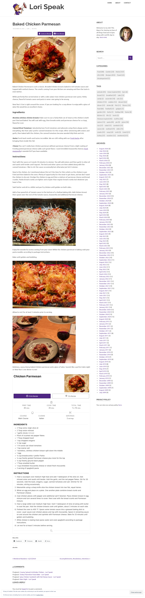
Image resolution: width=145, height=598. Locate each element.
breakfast (111, 95)
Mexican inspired (104, 119)
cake (121, 95)
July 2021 (102, 293)
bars (125, 92)
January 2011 (104, 350)
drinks (110, 105)
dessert (122, 102)
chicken (102, 102)
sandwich (118, 125)
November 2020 (105, 312)
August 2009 (103, 390)
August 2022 (103, 262)
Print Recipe (60, 33)
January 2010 (104, 378)
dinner (101, 105)
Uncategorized (103, 78)
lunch (116, 115)
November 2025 (105, 170)
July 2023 (102, 236)
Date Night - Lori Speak (28, 579)
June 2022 (103, 267)
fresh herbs (74, 138)
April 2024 (103, 215)
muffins (118, 119)
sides (119, 129)
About (117, 3)
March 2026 (103, 160)
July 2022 (102, 265)
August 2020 (103, 319)
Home (109, 3)
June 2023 (103, 238)
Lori (28, 28)
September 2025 (105, 175)
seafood (110, 129)
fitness (126, 105)
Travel (120, 75)
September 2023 (105, 231)
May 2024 (102, 212)
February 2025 (104, 191)
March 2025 (103, 189)
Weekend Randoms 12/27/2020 (25, 559)
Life (100, 75)
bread (100, 95)
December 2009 (104, 381)
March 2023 (103, 246)
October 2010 (104, 357)
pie (118, 122)
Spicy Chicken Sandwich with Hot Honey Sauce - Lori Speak (40, 577)
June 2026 (103, 153)
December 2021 (104, 281)
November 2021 (105, 283)
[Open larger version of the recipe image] (76, 383)
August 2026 (103, 149)
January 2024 (104, 222)
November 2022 (105, 255)
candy (100, 99)
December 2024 (104, 196)
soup (110, 132)
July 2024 (102, 208)
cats (120, 99)
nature (101, 122)
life (108, 115)
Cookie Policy (39, 595)
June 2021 (103, 295)
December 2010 (104, 352)
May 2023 (102, 241)
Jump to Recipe (46, 33)
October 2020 (104, 314)
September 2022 (105, 260)
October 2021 (104, 286)
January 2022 (104, 279)
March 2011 (103, 345)
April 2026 (103, 158)
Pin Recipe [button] (72, 396)
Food (100, 72)
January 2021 (104, 307)
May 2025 (102, 184)
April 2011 (103, 343)
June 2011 (103, 340)
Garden (110, 72)
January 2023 (104, 250)
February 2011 (104, 347)
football (109, 109)
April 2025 (103, 186)
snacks (101, 132)
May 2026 (102, 156)
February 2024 (104, 220)
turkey (101, 135)
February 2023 (104, 248)
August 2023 (103, 234)
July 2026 (102, 151)
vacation (111, 135)
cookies (112, 102)
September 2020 (105, 317)
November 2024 (105, 198)
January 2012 (104, 324)
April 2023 (103, 243)
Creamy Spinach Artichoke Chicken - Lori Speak (36, 572)
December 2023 (104, 224)
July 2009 (102, 392)
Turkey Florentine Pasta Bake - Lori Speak (34, 574)
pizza (125, 122)
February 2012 (104, 321)
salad (108, 125)
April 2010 (103, 371)
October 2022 (104, 257)
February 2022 (104, 276)
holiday (119, 112)
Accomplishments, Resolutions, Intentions (74, 559)
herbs (110, 112)
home (128, 112)
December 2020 (104, 309)
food (100, 109)
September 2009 (105, 388)
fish (118, 105)
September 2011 (105, 333)
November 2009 (105, 383)
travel (126, 132)
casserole (110, 99)
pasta (110, 122)
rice (100, 125)
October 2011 (104, 331)
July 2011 (102, 338)
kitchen (101, 115)
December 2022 (104, 253)
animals (101, 92)
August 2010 (103, 362)
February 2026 (104, 163)
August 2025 (103, 177)
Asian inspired (114, 92)
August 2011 (103, 336)
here (120, 405)
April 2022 (103, 272)
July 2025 (102, 179)
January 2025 (104, 194)
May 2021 (102, 298)
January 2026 (104, 165)
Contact (127, 3)
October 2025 (104, 172)
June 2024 (103, 210)
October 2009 (104, 385)
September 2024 (105, 203)
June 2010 (103, 366)
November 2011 (105, 328)
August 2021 (103, 291)
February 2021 (104, 305)
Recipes (34, 28)
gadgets (120, 109)
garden (101, 112)
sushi (118, 132)
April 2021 (103, 300)
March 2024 (103, 217)
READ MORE (103, 37)
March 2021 (103, 302)
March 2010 (103, 373)
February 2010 (104, 376)
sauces (100, 129)
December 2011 (104, 326)
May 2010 (102, 369)
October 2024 (104, 201)
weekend (122, 135)
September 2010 (105, 359)
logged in (25, 589)
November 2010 (105, 354)
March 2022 (103, 274)
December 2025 (104, 167)
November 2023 (105, 227)
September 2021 (105, 288)
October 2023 (104, 229)
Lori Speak (46, 7)
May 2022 (102, 269)
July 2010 (102, 364)
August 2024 (103, 205)
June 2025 (103, 182)
